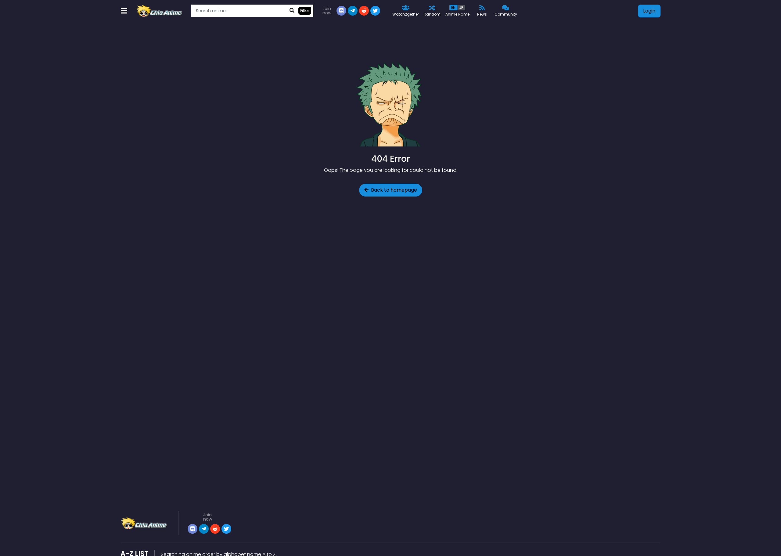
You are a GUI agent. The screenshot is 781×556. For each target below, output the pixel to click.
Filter (304, 10)
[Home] (160, 11)
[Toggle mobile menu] (124, 11)
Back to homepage (394, 189)
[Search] (292, 11)
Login (649, 10)
